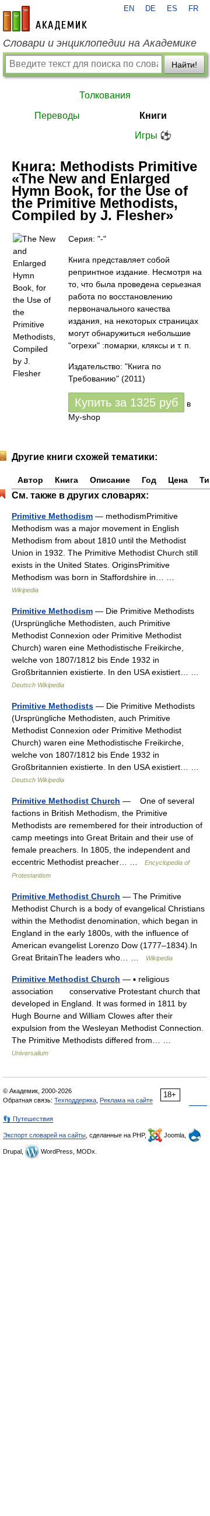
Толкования (105, 95)
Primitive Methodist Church (66, 800)
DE (150, 9)
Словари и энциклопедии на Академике (100, 43)
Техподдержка (75, 1100)
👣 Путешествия (28, 1118)
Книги (153, 116)
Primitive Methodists (52, 706)
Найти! (184, 64)
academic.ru (45, 18)
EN (129, 9)
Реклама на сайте (126, 1100)
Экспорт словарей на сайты (44, 1135)
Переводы (57, 116)
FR (193, 9)
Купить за (126, 402)
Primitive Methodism (52, 516)
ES (172, 9)
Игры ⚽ (153, 135)
